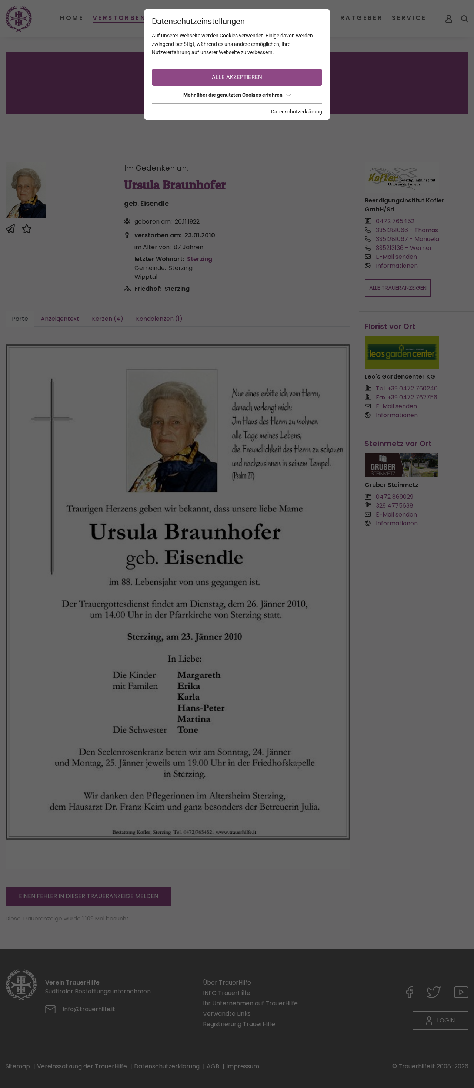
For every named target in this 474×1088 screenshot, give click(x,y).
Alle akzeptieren (237, 77)
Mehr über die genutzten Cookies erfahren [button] (233, 95)
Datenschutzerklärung (296, 112)
